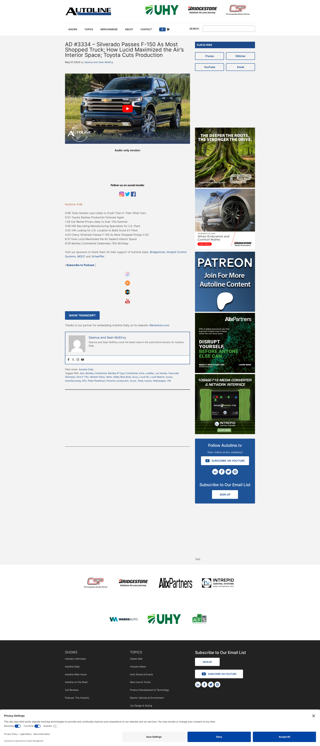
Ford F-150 (82, 376)
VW (169, 380)
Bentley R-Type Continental (123, 373)
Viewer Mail (136, 658)
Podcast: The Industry (77, 697)
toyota (148, 380)
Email (240, 67)
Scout (133, 380)
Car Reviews (71, 689)
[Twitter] (73, 359)
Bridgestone (157, 252)
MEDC (81, 256)
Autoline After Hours (76, 674)
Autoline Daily (86, 369)
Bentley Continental (96, 373)
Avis (82, 373)
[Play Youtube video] (127, 109)
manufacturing (73, 380)
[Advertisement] (127, 418)
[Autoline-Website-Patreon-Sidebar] (225, 310)
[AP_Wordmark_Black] (175, 583)
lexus (135, 376)
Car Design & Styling (141, 705)
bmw (141, 373)
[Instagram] (77, 359)
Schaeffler (98, 256)
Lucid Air (144, 376)
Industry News (138, 666)
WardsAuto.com (159, 325)
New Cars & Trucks (140, 682)
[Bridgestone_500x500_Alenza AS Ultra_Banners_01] (225, 248)
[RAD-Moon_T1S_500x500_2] (225, 433)
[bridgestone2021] (202, 10)
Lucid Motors (157, 376)
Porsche (110, 380)
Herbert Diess (97, 376)
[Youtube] (82, 359)
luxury (169, 376)
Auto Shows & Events (141, 674)
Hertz (109, 376)
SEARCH (194, 29)
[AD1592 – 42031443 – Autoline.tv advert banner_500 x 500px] (225, 372)
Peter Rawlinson (96, 380)
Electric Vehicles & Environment (147, 697)
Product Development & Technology (149, 689)
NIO (84, 380)
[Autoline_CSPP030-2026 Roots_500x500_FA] (225, 186)
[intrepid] (217, 583)
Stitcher (241, 56)
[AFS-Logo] (199, 619)
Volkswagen (159, 380)
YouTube (209, 67)
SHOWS (71, 652)
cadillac (150, 373)
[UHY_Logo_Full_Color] (162, 10)
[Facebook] (68, 359)
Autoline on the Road (76, 682)
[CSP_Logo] (237, 10)
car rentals (161, 373)
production (122, 380)
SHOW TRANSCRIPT (82, 315)
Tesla (140, 380)
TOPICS (136, 652)
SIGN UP (225, 494)
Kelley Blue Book (122, 376)
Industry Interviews (75, 658)
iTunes (209, 56)
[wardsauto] (124, 619)
